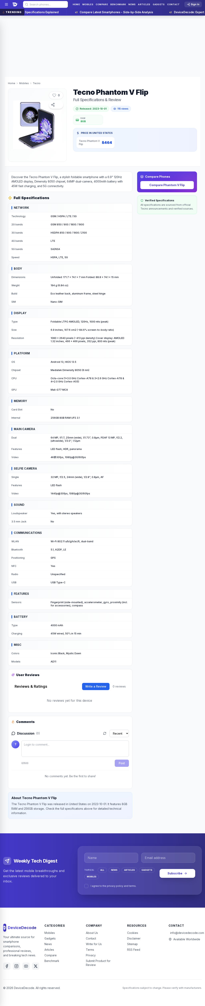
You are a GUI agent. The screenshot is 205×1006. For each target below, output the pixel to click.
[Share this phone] (56, 105)
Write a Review (95, 686)
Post (122, 763)
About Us (92, 932)
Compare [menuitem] (102, 4)
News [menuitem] (132, 4)
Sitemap (132, 944)
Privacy (91, 955)
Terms (90, 949)
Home (11, 83)
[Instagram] (16, 966)
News (48, 944)
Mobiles (24, 83)
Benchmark (51, 961)
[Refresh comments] (104, 733)
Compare (50, 955)
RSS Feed (133, 949)
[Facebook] (6, 966)
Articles (49, 949)
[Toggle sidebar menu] (6, 4)
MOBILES (91, 876)
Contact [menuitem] (173, 4)
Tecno (36, 83)
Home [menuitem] (76, 4)
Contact (91, 938)
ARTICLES (129, 870)
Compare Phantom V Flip (167, 185)
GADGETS (147, 870)
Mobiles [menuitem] (87, 4)
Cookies (132, 932)
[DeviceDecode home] (15, 4)
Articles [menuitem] (144, 4)
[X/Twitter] (35, 966)
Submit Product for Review (98, 963)
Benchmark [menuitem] (118, 4)
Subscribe (175, 873)
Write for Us (94, 944)
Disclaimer (134, 938)
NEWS (114, 870)
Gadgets (50, 938)
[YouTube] (26, 966)
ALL (102, 870)
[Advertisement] (102, 46)
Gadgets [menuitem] (159, 4)
